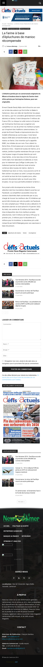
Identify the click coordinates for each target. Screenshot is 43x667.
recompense (32, 233)
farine (25, 233)
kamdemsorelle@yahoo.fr (16, 648)
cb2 (16, 662)
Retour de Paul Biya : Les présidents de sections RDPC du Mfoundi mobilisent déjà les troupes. (28, 304)
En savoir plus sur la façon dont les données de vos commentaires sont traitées (20, 377)
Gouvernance (6, 286)
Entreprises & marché (14, 28)
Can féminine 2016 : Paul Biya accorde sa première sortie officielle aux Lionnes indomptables (28, 282)
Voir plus (20, 502)
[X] (15, 52)
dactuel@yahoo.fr (13, 637)
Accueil (4, 24)
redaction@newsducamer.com (12, 639)
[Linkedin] (19, 578)
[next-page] (6, 312)
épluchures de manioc (14, 233)
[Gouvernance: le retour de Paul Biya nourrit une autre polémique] (8, 294)
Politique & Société (25, 28)
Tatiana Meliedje (11, 46)
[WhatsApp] (25, 52)
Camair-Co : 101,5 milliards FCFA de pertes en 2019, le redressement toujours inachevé (27, 470)
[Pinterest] (20, 52)
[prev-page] (3, 312)
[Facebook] (11, 52)
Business (10, 24)
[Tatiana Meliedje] (3, 46)
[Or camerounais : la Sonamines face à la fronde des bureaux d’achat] (8, 494)
